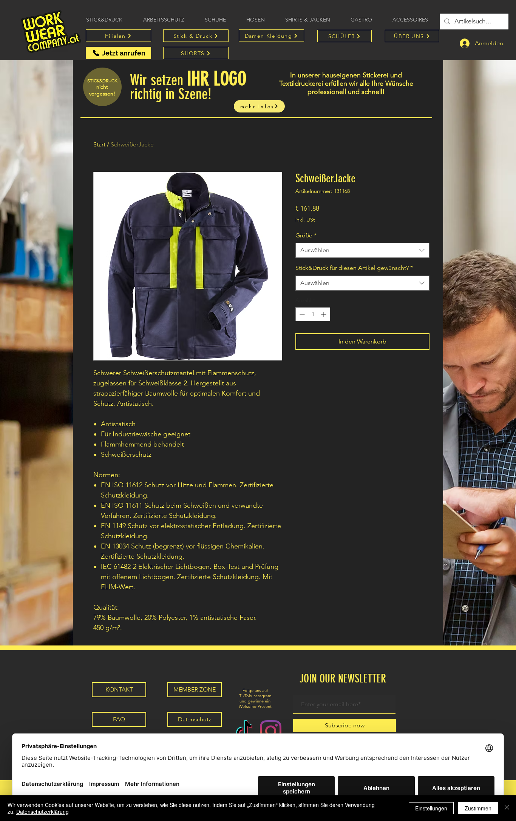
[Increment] (324, 314)
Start (99, 144)
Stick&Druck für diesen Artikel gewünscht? (354, 267)
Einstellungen (431, 808)
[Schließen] (506, 808)
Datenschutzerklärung (42, 811)
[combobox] (362, 250)
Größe (306, 235)
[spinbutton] (313, 314)
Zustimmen (478, 808)
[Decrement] (301, 314)
